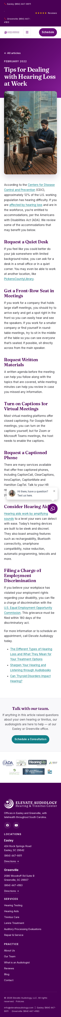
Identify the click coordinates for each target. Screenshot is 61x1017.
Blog (6, 974)
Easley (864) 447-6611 (19, 4)
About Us (9, 950)
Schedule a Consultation (30, 739)
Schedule (48, 32)
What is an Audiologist (17, 962)
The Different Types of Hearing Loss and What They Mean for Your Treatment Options (31, 654)
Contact (8, 980)
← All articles (12, 53)
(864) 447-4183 (13, 885)
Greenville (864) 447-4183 (17, 20)
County (19, 279)
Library (29, 279)
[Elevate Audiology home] (11, 32)
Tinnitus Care (11, 917)
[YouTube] (16, 825)
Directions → (11, 861)
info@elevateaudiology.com (18, 1007)
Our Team (9, 956)
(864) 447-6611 (13, 855)
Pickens (9, 279)
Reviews (46, 13)
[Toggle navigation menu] (27, 32)
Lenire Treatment (14, 923)
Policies (20, 1001)
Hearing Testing (13, 905)
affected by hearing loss (25, 205)
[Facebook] (7, 825)
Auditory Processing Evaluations (22, 929)
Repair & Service (13, 935)
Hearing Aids (11, 911)
